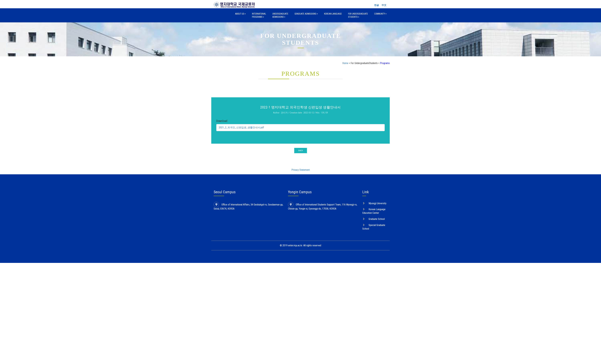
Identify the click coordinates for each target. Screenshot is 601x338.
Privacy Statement (300, 169)
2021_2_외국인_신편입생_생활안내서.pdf (241, 127)
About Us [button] (239, 14)
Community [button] (379, 14)
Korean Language (333, 14)
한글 (376, 5)
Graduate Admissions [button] (305, 14)
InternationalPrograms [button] (259, 15)
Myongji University (377, 203)
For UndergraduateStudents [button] (358, 15)
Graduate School (377, 219)
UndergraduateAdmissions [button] (280, 15)
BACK (300, 150)
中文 (384, 5)
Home (345, 63)
